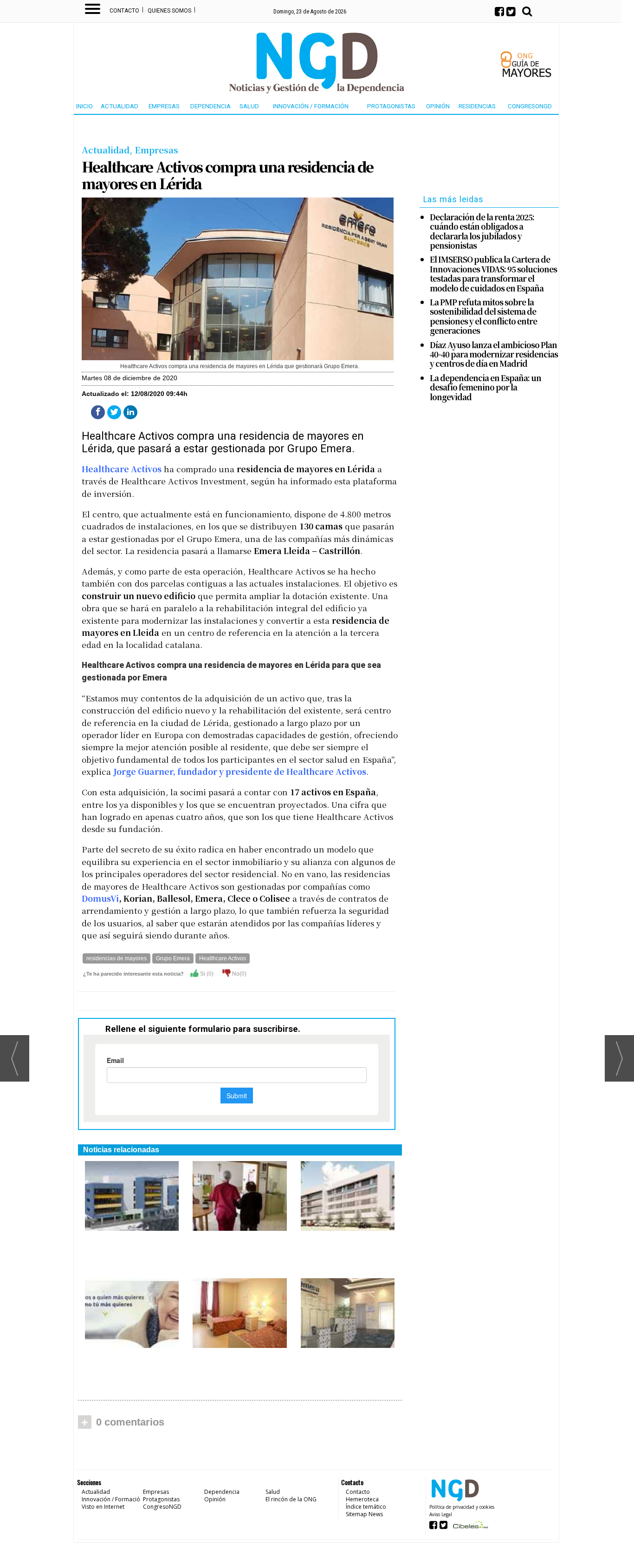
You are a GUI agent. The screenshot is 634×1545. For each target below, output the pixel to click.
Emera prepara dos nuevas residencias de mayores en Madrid (130, 1246)
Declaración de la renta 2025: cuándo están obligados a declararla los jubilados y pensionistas (482, 231)
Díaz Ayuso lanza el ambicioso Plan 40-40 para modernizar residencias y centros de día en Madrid (494, 354)
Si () (206, 974)
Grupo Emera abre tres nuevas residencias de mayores (347, 1363)
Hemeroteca (362, 1499)
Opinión (438, 106)
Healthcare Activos (122, 469)
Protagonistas (391, 106)
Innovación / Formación (311, 106)
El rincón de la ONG (291, 1499)
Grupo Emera (173, 958)
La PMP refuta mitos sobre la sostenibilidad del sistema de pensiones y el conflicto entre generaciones (483, 316)
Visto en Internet (103, 1507)
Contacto (124, 10)
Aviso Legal (440, 1514)
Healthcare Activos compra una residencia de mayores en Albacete (238, 1251)
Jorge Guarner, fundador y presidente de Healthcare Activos (239, 771)
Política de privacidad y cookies (461, 1507)
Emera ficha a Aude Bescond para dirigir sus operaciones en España (126, 1368)
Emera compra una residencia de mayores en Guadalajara (238, 1363)
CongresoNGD (530, 106)
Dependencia (210, 106)
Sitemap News (364, 1514)
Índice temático (366, 1507)
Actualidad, (108, 149)
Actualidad (119, 106)
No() (238, 974)
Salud (249, 106)
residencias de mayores (116, 958)
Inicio (84, 106)
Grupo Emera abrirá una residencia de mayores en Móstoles (344, 1246)
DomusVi (100, 898)
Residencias (477, 106)
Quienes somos (169, 10)
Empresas (164, 106)
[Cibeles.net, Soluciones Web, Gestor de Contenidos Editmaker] (469, 1528)
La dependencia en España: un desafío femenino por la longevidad (485, 387)
